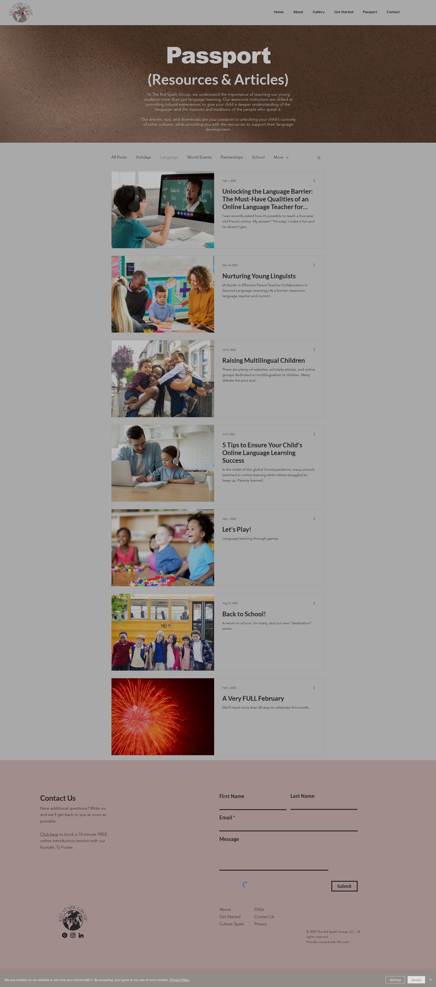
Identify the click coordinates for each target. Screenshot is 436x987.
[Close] (430, 979)
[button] (302, 454)
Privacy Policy (179, 979)
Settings (395, 979)
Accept (416, 979)
